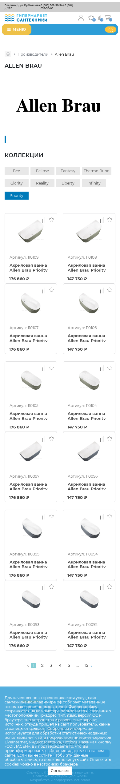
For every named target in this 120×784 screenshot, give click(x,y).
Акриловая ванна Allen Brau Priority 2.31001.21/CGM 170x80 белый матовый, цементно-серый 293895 (29, 415)
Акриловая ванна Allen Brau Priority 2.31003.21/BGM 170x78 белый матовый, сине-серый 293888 (29, 486)
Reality (42, 183)
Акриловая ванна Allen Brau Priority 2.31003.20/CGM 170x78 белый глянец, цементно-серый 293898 (87, 267)
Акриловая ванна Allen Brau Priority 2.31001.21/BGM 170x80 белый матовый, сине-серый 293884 (29, 634)
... (77, 665)
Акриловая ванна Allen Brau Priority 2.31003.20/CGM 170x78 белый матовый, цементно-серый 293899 (29, 267)
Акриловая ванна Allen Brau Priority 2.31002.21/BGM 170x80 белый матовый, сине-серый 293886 (29, 564)
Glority (16, 183)
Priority (16, 195)
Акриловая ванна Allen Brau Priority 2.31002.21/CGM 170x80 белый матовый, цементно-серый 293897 (29, 337)
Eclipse (42, 171)
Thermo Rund (97, 171)
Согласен (60, 770)
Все (16, 171)
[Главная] (8, 54)
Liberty (68, 183)
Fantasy (68, 171)
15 (86, 665)
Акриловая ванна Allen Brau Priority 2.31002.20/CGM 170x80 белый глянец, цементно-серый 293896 (87, 337)
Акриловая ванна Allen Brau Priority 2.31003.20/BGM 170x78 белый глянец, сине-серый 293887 (87, 486)
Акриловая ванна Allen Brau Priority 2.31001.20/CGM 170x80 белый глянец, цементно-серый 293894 (87, 415)
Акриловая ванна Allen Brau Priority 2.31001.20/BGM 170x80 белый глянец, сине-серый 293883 (87, 634)
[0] (99, 17)
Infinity (94, 183)
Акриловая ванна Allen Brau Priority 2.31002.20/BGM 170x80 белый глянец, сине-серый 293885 (87, 564)
